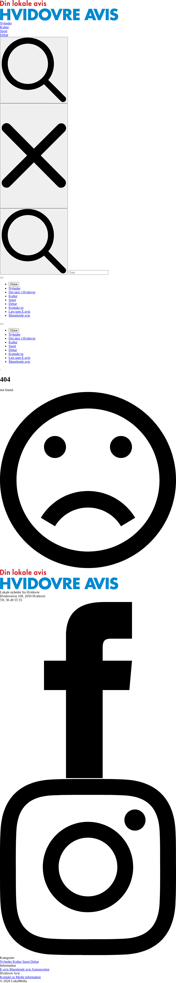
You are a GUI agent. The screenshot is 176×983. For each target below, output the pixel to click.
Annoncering (40, 969)
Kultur (13, 296)
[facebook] (88, 777)
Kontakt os (16, 307)
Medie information (28, 977)
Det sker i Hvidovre (22, 292)
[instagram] (88, 954)
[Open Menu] (1, 277)
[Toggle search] (34, 70)
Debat (13, 304)
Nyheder (14, 288)
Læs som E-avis (19, 311)
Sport (12, 300)
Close (13, 284)
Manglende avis (19, 315)
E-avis (4, 969)
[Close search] (34, 155)
